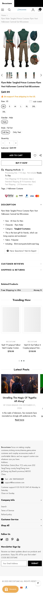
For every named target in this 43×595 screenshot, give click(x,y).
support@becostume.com (14, 482)
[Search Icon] (11, 10)
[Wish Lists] (35, 155)
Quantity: (5, 138)
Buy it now (21, 163)
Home (3, 15)
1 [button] (19, 360)
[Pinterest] (12, 540)
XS (3, 106)
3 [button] (23, 360)
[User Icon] (33, 9)
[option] (21, 47)
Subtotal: (5, 148)
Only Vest (17, 132)
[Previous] (3, 75)
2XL (33, 106)
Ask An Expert (30, 251)
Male (4, 122)
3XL (4, 111)
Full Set (5, 132)
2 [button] (21, 360)
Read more (19, 420)
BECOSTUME (14, 581)
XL (27, 106)
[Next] (40, 75)
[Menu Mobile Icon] (2, 9)
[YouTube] (18, 540)
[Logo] (22, 9)
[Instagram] (7, 540)
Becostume (7, 3)
